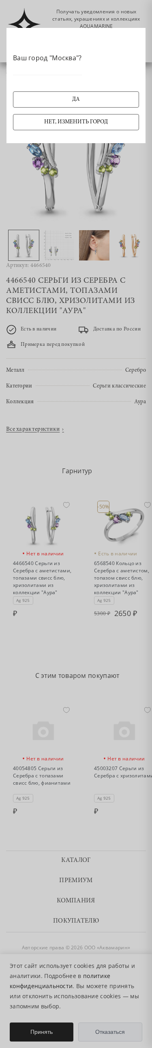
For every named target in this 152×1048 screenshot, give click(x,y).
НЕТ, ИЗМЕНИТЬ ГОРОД (76, 122)
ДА (76, 99)
